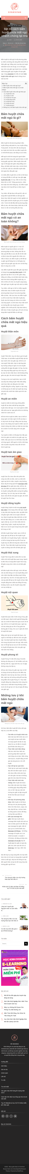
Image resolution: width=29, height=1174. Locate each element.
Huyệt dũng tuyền (10, 99)
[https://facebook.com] (2, 1116)
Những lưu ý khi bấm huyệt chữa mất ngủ (14, 107)
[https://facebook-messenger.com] (7, 1116)
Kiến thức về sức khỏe (14, 25)
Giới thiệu (4, 1066)
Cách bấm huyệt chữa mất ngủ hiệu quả (14, 91)
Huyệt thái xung (10, 101)
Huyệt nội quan (10, 103)
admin (10, 39)
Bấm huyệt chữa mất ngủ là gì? (12, 85)
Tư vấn (3, 1080)
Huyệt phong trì (10, 105)
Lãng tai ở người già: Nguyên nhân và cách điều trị (9, 908)
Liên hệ (3, 1076)
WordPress (20, 1171)
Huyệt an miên (10, 95)
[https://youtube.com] (15, 1116)
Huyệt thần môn (10, 93)
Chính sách (4, 1073)
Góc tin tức (4, 1069)
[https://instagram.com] (11, 1116)
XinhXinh (10, 74)
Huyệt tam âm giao (11, 97)
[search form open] (25, 18)
